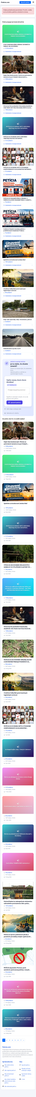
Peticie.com (5, 2)
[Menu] (33, 2)
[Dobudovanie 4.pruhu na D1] (18, 342)
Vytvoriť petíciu (16, 402)
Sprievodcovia (7, 1062)
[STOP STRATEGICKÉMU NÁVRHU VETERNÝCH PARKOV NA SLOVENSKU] (18, 39)
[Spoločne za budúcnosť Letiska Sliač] (18, 253)
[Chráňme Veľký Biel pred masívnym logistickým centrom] (18, 283)
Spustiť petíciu (25, 2)
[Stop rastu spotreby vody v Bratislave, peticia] (18, 313)
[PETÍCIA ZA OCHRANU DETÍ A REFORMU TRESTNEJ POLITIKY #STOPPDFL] (18, 131)
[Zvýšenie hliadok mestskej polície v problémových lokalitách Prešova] (18, 223)
